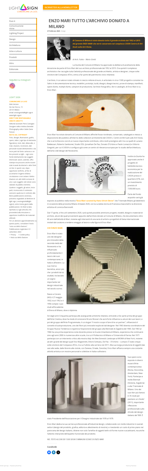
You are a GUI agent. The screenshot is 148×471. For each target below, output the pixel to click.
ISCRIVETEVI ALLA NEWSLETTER (61, 7)
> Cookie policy (24, 235)
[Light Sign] (27, 12)
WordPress (18, 465)
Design (63, 31)
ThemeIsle (133, 465)
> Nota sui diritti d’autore (18, 237)
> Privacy (12, 235)
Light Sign (6, 465)
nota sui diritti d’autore (18, 226)
